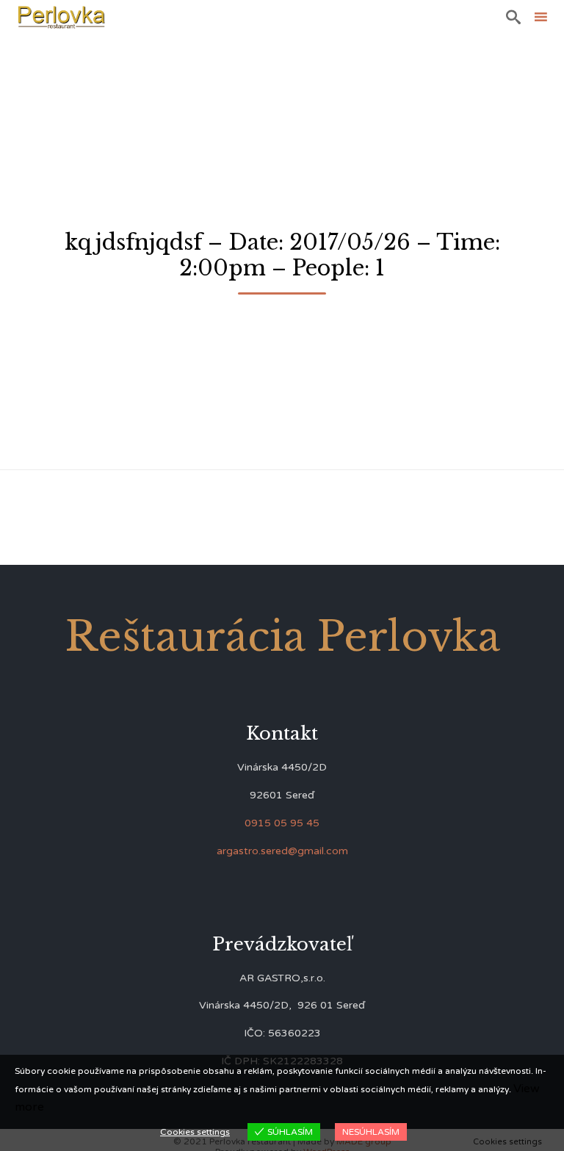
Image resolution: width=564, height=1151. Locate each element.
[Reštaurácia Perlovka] (61, 16)
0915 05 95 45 (282, 823)
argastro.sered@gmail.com (282, 851)
